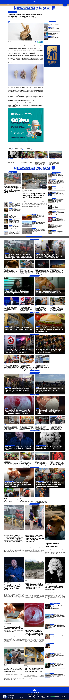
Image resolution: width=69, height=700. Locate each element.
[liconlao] (47, 665)
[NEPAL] (50, 200)
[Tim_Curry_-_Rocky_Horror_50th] (50, 194)
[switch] (43, 697)
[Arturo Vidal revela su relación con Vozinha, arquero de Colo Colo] (47, 626)
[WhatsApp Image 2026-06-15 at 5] (11, 496)
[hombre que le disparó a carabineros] (50, 226)
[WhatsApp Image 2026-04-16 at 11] (42, 496)
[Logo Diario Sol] (34, 3)
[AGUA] (6, 233)
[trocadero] (6, 227)
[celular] (50, 213)
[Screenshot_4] (46, 34)
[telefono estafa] (27, 496)
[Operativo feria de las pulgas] (50, 181)
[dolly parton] (50, 207)
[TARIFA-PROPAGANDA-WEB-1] (34, 10)
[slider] (12, 698)
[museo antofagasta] (46, 38)
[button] (10, 149)
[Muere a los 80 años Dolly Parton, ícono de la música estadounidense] (47, 636)
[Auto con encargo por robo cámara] (50, 175)
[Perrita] (50, 188)
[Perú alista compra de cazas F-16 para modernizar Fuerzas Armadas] (47, 616)
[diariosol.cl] (4, 2)
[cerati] (46, 29)
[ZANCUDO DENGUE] (50, 219)
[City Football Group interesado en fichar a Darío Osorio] (47, 655)
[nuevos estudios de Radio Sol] (46, 25)
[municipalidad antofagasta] (50, 232)
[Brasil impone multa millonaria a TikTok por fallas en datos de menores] (47, 645)
